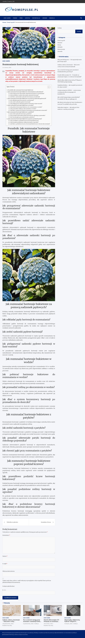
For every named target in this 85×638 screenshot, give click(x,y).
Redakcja (52, 18)
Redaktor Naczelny (7, 625)
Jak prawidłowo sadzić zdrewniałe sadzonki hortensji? (24, 95)
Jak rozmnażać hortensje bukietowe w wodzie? (21, 105)
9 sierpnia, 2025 (68, 623)
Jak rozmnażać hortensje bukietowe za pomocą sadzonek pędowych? (27, 98)
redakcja (36, 623)
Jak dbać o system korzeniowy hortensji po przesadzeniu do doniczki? (28, 110)
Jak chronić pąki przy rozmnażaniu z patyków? (22, 117)
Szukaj (59, 28)
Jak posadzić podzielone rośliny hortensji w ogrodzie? (24, 122)
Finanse (15, 18)
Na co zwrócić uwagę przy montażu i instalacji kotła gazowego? (31, 621)
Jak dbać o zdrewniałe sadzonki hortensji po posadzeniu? (25, 96)
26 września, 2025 (48, 623)
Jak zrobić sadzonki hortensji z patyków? (21, 113)
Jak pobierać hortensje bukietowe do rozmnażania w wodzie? (26, 107)
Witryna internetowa (8, 571)
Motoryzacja (36, 18)
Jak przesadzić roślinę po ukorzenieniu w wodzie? (23, 108)
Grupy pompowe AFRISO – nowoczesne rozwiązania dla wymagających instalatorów (69, 92)
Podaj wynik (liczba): (8, 586)
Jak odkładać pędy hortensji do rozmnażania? (22, 100)
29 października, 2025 (7, 623)
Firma (21, 18)
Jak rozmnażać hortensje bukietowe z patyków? (21, 112)
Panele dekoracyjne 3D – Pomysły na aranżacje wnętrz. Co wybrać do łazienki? (52, 622)
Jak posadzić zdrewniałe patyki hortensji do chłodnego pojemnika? (27, 115)
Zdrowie (44, 18)
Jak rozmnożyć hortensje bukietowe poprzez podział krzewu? (25, 119)
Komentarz (6, 535)
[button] (48, 87)
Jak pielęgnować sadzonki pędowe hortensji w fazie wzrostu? (26, 103)
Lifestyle (27, 18)
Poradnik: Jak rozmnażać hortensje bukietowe (20, 90)
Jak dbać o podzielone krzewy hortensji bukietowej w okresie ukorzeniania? (30, 124)
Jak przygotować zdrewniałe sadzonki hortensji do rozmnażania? (27, 93)
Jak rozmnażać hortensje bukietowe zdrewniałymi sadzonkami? (25, 92)
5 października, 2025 (28, 623)
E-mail (4, 563)
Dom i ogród (7, 18)
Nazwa (4, 556)
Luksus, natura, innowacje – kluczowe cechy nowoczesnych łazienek (11, 621)
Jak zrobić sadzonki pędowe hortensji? (20, 102)
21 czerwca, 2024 (6, 67)
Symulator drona (46, 522)
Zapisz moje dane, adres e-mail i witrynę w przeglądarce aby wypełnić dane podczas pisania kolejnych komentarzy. (26, 581)
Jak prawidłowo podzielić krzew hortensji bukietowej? (24, 120)
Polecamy (7, 603)
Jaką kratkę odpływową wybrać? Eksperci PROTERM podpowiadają (72, 621)
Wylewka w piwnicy (12, 522)
